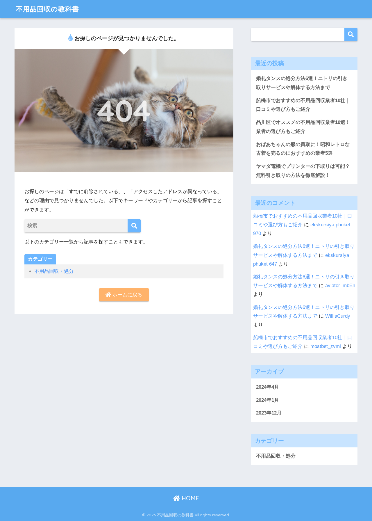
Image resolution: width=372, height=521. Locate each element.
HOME (189, 498)
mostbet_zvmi (325, 346)
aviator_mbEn (340, 285)
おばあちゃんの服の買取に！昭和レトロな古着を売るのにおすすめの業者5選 (303, 149)
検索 (350, 34)
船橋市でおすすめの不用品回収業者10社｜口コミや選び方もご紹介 (303, 105)
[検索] (134, 225)
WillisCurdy (337, 316)
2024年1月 (267, 400)
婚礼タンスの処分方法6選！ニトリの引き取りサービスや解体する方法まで (302, 83)
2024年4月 (267, 387)
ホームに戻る (126, 295)
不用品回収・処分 (54, 271)
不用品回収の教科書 (47, 9)
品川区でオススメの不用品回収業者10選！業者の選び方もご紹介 (303, 127)
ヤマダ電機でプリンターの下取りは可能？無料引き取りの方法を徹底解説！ (303, 170)
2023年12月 (269, 413)
